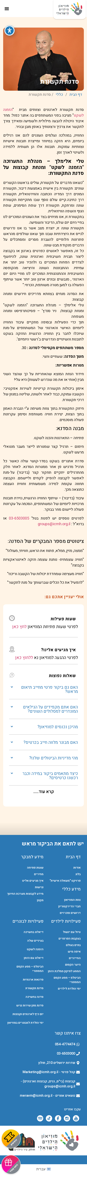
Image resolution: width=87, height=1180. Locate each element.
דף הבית (75, 94)
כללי (59, 94)
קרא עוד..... (43, 792)
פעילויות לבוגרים (28, 921)
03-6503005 (19, 518)
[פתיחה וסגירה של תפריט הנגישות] (9, 30)
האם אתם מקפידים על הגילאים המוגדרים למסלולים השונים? (50, 709)
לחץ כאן (19, 627)
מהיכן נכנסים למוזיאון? (57, 727)
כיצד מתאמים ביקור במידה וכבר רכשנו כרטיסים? (50, 776)
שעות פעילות (63, 619)
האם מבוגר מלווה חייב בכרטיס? (50, 742)
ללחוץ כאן (24, 658)
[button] (6, 8)
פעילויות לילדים (66, 921)
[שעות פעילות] (12, 618)
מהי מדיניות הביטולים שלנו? (53, 758)
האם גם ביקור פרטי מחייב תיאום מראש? (49, 689)
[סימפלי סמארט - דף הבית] (43, 1159)
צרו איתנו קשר (68, 1033)
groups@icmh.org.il (54, 524)
